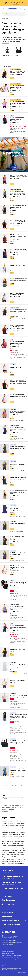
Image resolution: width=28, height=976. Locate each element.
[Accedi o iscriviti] (21, 9)
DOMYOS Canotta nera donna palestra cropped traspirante (18, 279)
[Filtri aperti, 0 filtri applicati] (4, 62)
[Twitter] (6, 904)
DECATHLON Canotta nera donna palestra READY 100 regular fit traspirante (17, 72)
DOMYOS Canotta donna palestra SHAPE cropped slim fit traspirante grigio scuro (18, 477)
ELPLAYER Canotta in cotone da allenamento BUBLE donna (18, 769)
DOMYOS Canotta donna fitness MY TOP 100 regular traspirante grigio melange (17, 193)
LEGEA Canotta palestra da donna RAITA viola (18, 553)
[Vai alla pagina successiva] (20, 785)
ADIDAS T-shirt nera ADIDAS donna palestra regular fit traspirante (18, 584)
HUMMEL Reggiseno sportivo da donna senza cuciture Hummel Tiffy (18, 742)
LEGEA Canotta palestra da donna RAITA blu (18, 524)
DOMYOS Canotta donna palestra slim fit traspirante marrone (18, 538)
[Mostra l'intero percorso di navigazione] (2, 18)
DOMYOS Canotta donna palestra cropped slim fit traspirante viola (17, 343)
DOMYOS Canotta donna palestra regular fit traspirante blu (17, 119)
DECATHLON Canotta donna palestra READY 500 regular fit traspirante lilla (18, 176)
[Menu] (3, 9)
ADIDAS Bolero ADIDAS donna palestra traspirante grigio (18, 696)
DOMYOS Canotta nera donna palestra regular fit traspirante (18, 207)
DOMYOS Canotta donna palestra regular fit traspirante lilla (17, 87)
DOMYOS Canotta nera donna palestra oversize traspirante (18, 310)
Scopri (14, 167)
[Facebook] (3, 904)
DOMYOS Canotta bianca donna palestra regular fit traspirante (17, 680)
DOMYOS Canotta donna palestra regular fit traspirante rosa (17, 367)
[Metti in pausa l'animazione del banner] (22, 3)
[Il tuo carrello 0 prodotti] (24, 9)
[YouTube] (9, 904)
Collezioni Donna (7, 55)
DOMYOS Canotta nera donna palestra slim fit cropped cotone (18, 492)
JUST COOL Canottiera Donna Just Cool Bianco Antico (18, 665)
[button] (26, 129)
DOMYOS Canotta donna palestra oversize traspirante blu (18, 429)
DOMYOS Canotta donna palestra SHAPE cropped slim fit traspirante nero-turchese (18, 381)
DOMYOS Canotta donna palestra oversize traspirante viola (18, 608)
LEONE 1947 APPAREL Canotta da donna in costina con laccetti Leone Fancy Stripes (18, 716)
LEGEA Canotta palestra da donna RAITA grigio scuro (18, 463)
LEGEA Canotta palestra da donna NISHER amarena (18, 411)
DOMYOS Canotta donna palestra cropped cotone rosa (18, 395)
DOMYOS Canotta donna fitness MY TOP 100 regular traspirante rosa (17, 103)
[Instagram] (13, 904)
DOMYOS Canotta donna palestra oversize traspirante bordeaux (18, 236)
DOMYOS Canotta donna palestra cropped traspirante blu (18, 627)
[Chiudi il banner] (25, 3)
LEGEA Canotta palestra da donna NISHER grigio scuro (18, 447)
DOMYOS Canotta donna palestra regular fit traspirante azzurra (17, 294)
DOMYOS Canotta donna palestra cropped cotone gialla (17, 567)
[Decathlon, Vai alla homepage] (12, 9)
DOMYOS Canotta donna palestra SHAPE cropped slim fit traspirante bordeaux (18, 327)
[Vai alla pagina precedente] (8, 785)
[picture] (4, 73)
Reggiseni (19, 55)
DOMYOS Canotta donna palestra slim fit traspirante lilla (18, 265)
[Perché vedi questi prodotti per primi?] (2, 66)
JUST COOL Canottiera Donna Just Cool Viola (18, 507)
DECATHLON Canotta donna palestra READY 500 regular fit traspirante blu (18, 251)
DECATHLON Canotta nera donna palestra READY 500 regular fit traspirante (17, 222)
